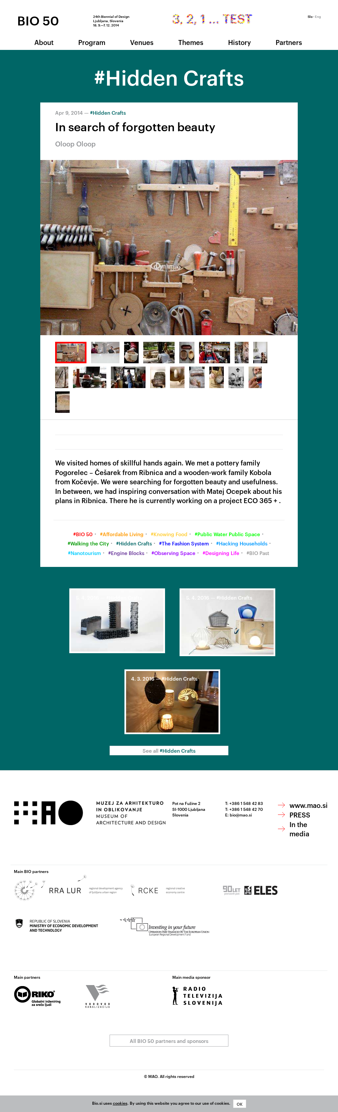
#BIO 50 (83, 534)
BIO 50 (38, 20)
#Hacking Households (241, 543)
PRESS (299, 814)
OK (240, 1104)
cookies (120, 1103)
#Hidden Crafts (108, 112)
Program (91, 42)
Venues (141, 42)
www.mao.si (308, 805)
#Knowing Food (169, 534)
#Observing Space (173, 552)
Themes (190, 42)
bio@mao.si (241, 814)
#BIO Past (258, 552)
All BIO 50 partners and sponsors (169, 1040)
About (43, 42)
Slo (310, 16)
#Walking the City (88, 543)
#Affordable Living (122, 534)
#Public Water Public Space (227, 534)
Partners (289, 42)
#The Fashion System (184, 543)
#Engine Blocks (126, 552)
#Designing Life (221, 552)
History (239, 42)
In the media (299, 828)
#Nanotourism (84, 552)
